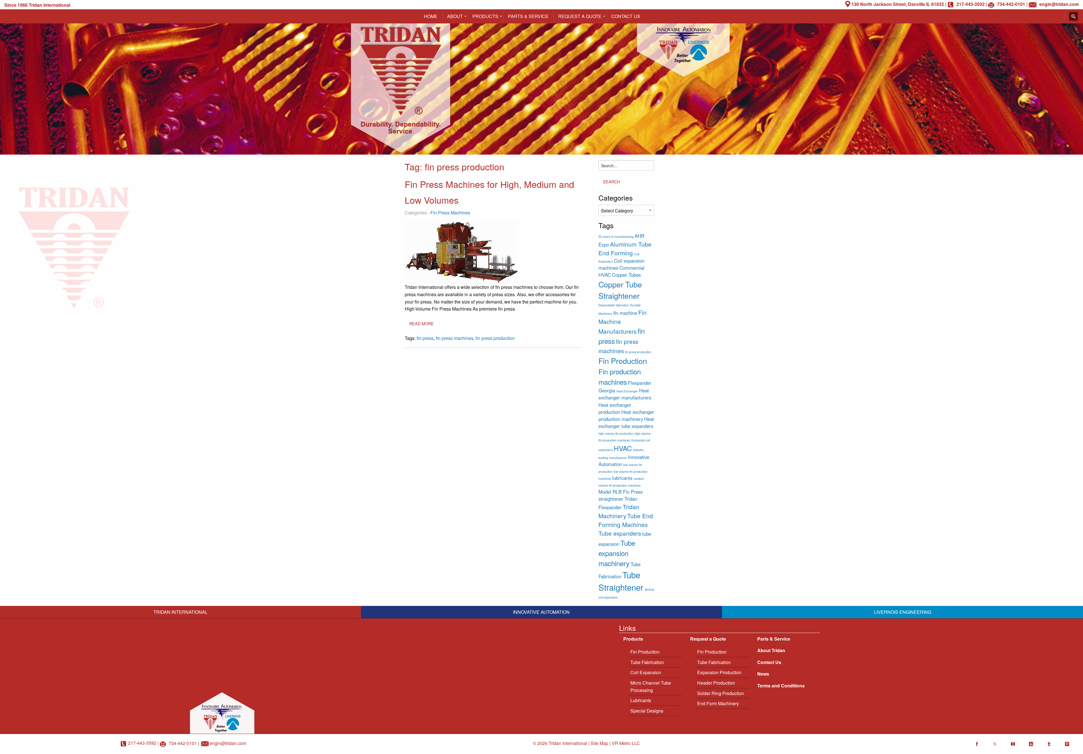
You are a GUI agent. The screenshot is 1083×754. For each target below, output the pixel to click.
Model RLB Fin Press (620, 491)
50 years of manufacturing (615, 236)
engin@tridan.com (228, 743)
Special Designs (646, 710)
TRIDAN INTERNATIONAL (180, 612)
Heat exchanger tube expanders (626, 422)
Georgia (606, 390)
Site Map (599, 743)
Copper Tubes (626, 274)
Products (633, 639)
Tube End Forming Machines (625, 520)
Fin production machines (619, 376)
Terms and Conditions (781, 685)
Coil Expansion (645, 672)
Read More (421, 323)
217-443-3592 (142, 743)
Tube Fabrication (647, 662)
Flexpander (639, 382)
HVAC (623, 448)
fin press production (495, 338)
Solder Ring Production (720, 693)
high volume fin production (615, 433)
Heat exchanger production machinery (626, 415)
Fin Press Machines (450, 212)
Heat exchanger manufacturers (624, 394)
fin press (425, 338)
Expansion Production (719, 672)
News (763, 674)
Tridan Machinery (618, 511)
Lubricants (640, 700)
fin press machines (454, 338)
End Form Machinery (718, 703)
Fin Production (622, 360)
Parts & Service (773, 639)
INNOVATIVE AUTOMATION (541, 612)
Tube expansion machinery (616, 553)
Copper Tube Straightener (620, 290)
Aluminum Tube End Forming (624, 248)
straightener (610, 498)
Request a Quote (708, 639)
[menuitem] (430, 16)
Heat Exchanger (627, 391)
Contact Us (769, 662)
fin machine (625, 312)
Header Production (716, 683)
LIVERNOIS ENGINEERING (902, 612)
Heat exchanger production (614, 408)
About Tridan (771, 650)
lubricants (622, 477)
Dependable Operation (613, 305)
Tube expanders (619, 533)
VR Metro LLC (626, 743)
